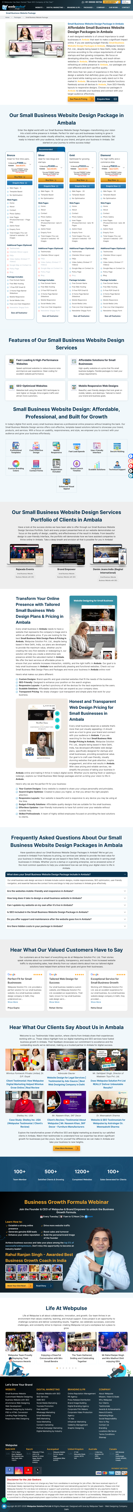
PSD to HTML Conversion (16, 1412)
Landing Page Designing (16, 1415)
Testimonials (104, 1406)
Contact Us (104, 1425)
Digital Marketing (55, 7)
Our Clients (104, 1403)
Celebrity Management (78, 1425)
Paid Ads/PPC (42, 1409)
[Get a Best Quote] (4, 1506)
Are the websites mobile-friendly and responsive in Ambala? (40, 891)
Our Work (113, 7)
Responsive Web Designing (17, 1419)
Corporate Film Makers (78, 1409)
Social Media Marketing (47, 1403)
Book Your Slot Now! (16, 1286)
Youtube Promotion (45, 1406)
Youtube (28, 1473)
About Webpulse (106, 1393)
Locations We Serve (107, 1431)
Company (101, 7)
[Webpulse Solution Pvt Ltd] (13, 7)
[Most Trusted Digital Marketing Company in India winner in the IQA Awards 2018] (57, 1268)
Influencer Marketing (77, 1422)
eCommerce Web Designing (17, 1403)
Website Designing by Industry (18, 1409)
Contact (126, 7)
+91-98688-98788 (93, 2)
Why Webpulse (105, 1400)
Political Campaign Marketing (49, 1428)
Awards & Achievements (109, 1409)
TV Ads (71, 1419)
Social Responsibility (108, 1419)
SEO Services (42, 1397)
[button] (57, 1368)
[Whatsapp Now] (4, 1500)
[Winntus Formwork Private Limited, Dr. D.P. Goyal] (24, 1060)
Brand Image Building (77, 1403)
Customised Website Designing (19, 1397)
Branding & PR (73, 7)
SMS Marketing (43, 1419)
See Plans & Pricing (78, 99)
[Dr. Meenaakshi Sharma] (108, 1102)
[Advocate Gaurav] (66, 1060)
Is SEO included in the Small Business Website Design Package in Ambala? (47, 912)
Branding (103, 1428)
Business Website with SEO (25, 577)
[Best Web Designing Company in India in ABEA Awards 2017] (11, 1268)
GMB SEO (41, 1400)
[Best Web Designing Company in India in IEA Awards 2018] (34, 1268)
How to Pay (104, 1422)
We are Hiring (109, 2)
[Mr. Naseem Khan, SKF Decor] (66, 1102)
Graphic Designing (76, 1428)
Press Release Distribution (79, 1400)
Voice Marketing (44, 1422)
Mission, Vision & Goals (109, 1397)
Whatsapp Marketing (46, 1412)
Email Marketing (44, 1415)
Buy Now (18, 177)
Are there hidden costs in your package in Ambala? (35, 926)
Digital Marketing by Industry (49, 1431)
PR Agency (72, 1397)
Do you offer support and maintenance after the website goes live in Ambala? (49, 919)
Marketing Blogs (106, 1415)
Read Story (41, 1286)
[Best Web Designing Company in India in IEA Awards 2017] (22, 1268)
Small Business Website (25, 573)
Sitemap (102, 1437)
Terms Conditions (107, 1434)
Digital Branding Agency (78, 1406)
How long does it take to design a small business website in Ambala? (44, 898)
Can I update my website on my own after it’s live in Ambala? (40, 905)
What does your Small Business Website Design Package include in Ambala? (49, 874)
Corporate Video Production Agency (80, 1414)
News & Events (105, 1412)
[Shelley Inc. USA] (24, 1102)
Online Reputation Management (82, 1393)
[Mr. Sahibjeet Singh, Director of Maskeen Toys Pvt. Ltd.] (108, 1060)
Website (38, 7)
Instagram (19, 1473)
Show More (13, 1002)
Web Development (13, 1406)
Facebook (9, 1473)
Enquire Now (103, 99)
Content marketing (45, 1425)
